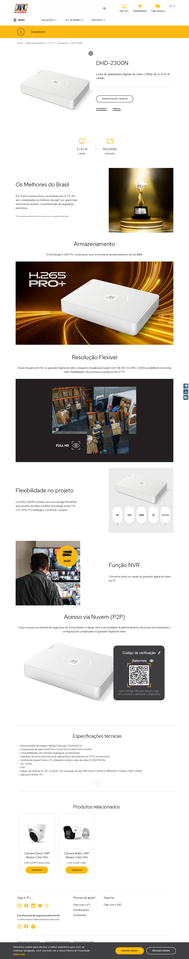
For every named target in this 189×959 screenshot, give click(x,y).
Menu (21, 20)
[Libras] (185, 386)
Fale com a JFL (82, 904)
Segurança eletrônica (36, 43)
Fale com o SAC (113, 904)
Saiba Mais (37, 870)
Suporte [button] (96, 20)
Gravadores (38, 32)
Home (20, 43)
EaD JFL (124, 10)
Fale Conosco (158, 10)
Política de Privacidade (84, 941)
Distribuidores (140, 10)
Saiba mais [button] (19, 954)
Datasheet (101, 109)
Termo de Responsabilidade (57, 941)
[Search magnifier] (104, 8)
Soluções (47, 20)
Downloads (79, 915)
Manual (117, 109)
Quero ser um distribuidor (28, 941)
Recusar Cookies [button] (161, 951)
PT (171, 6)
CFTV (51, 43)
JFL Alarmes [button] (73, 20)
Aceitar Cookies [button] (129, 951)
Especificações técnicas (115, 99)
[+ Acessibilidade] (185, 397)
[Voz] (185, 391)
